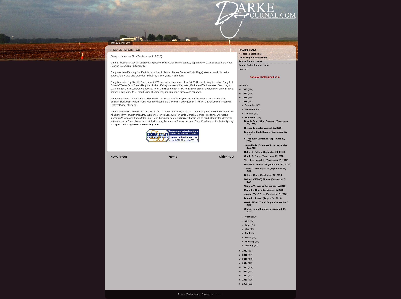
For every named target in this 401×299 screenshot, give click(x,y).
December (250, 105)
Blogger (218, 294)
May (247, 229)
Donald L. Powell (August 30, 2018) (263, 198)
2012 (245, 271)
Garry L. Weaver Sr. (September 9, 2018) (265, 186)
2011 (245, 275)
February (250, 241)
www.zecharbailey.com (146, 124)
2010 (245, 280)
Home (173, 156)
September (251, 117)
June (248, 225)
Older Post (226, 156)
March (248, 237)
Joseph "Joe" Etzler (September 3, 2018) (265, 194)
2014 (245, 263)
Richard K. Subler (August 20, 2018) (263, 128)
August (249, 217)
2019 (245, 97)
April (247, 233)
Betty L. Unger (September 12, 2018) (263, 175)
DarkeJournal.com (120, 43)
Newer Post (118, 156)
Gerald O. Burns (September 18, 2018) (264, 156)
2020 (245, 93)
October (249, 113)
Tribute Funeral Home (250, 61)
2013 (245, 267)
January (249, 245)
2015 (245, 259)
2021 (245, 89)
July (247, 221)
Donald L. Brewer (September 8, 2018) (264, 190)
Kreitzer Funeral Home (251, 54)
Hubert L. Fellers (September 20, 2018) (264, 152)
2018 (245, 101)
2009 (245, 284)
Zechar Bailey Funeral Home (254, 65)
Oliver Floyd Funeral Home (253, 57)
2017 (245, 251)
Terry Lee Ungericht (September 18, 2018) (266, 160)
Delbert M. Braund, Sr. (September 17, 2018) (267, 164)
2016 (245, 255)
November (250, 109)
